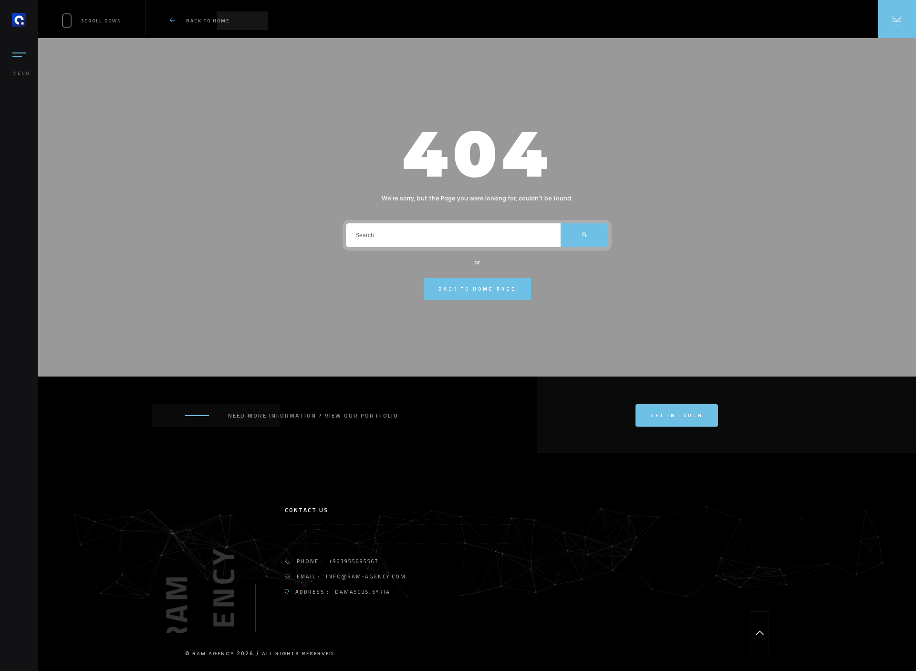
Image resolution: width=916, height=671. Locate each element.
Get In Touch (676, 415)
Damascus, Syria (362, 592)
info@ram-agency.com (366, 576)
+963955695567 (354, 561)
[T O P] (759, 632)
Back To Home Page (477, 289)
